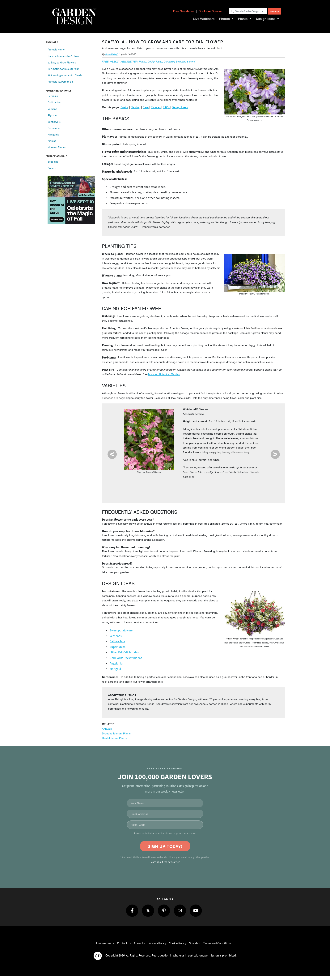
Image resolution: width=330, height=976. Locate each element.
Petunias (53, 96)
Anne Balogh (111, 54)
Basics (124, 107)
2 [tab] (191, 489)
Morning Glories (57, 147)
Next (275, 454)
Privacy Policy (157, 943)
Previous (112, 454)
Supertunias (117, 647)
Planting (135, 107)
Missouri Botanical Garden (164, 374)
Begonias (53, 161)
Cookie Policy (177, 943)
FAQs (166, 107)
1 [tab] (181, 489)
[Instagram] (180, 911)
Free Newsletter (184, 11)
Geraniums (54, 128)
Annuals (107, 728)
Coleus (52, 168)
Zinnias (52, 141)
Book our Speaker (211, 11)
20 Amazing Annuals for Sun (63, 69)
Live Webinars (105, 943)
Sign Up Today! (165, 846)
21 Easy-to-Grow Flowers (62, 62)
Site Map (194, 943)
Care (146, 107)
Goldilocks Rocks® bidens (126, 658)
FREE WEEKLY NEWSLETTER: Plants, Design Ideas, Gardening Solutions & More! (149, 61)
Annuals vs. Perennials (60, 81)
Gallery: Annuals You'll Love (63, 56)
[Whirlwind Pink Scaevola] (149, 439)
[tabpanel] (194, 444)
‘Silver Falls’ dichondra (124, 652)
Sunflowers (54, 121)
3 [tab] (202, 489)
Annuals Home (56, 49)
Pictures (156, 107)
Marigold (115, 669)
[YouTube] (196, 911)
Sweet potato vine (121, 630)
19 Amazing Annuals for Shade (65, 75)
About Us (140, 943)
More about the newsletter (165, 862)
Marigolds (53, 134)
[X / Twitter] (148, 911)
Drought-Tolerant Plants (116, 733)
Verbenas (116, 636)
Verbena (52, 109)
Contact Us (124, 943)
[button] (226, 19)
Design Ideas (180, 107)
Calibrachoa (54, 102)
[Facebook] (132, 911)
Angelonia (116, 663)
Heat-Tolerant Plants (114, 738)
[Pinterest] (164, 911)
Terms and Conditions (217, 943)
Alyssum (52, 115)
